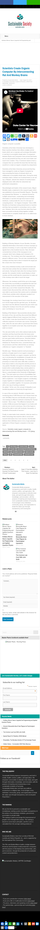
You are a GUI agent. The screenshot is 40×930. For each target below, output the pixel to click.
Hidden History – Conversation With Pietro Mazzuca (17, 744)
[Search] (35, 632)
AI (7, 446)
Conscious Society (23, 446)
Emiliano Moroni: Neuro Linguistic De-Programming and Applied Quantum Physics (7, 541)
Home (2, 63)
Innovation (12, 449)
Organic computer (29, 451)
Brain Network (13, 446)
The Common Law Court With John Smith (21, 557)
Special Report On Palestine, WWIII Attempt (14, 736)
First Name (6, 695)
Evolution (19, 63)
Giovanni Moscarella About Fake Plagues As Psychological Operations (21, 539)
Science (5, 454)
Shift (11, 454)
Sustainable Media (18, 454)
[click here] (27, 899)
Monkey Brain (7, 451)
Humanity (12, 81)
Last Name (6, 702)
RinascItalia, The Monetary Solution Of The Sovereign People (19, 740)
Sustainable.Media (13, 80)
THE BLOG (12, 83)
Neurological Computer (17, 451)
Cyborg (31, 446)
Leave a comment (7, 85)
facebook (6, 2)
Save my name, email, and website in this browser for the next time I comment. (19, 613)
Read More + (6, 797)
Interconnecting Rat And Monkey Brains (26, 449)
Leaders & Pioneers (20, 81)
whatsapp (33, 2)
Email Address (19, 688)
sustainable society (29, 454)
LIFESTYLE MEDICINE (10, 63)
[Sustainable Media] (20, 21)
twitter (20, 2)
